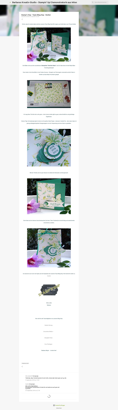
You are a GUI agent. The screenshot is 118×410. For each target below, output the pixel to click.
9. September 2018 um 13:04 (32, 380)
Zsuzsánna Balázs (48, 331)
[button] (22, 19)
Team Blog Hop (25, 363)
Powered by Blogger (60, 405)
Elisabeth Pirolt (48, 337)
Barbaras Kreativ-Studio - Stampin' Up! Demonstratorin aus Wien (44, 2)
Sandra (49, 276)
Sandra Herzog (48, 325)
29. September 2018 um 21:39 (32, 390)
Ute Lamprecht (29, 376)
